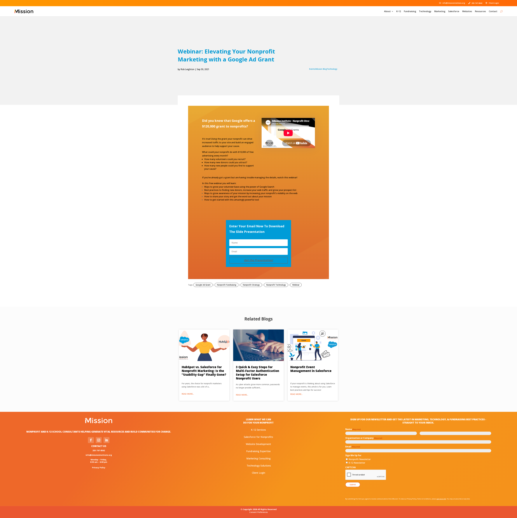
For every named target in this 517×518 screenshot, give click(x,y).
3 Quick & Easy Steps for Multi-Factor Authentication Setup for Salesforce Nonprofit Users (257, 372)
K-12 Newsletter (357, 462)
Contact (493, 11)
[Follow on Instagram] (99, 440)
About (387, 11)
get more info (441, 499)
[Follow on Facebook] (91, 440)
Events (312, 69)
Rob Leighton (187, 69)
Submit (353, 484)
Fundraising (410, 11)
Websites (467, 11)
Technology (425, 11)
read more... (188, 394)
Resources (480, 11)
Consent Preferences (258, 512)
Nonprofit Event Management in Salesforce (310, 369)
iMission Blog (321, 69)
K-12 (398, 11)
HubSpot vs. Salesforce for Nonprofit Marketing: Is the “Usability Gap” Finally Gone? (204, 371)
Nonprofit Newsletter (360, 459)
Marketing (439, 11)
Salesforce (453, 11)
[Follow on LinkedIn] (106, 440)
